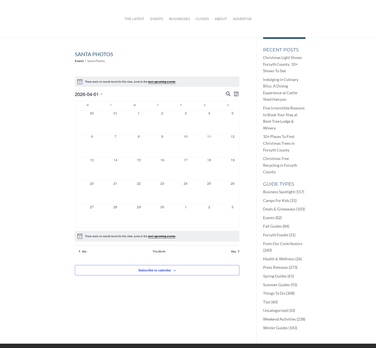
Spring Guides (275, 276)
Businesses (179, 19)
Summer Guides (276, 284)
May (233, 251)
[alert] (157, 81)
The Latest (134, 19)
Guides (202, 19)
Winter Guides (275, 327)
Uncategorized (275, 310)
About (221, 19)
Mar (84, 251)
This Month (159, 251)
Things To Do (274, 293)
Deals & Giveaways (279, 209)
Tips (266, 301)
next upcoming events (161, 82)
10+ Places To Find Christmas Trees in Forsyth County (279, 143)
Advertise (242, 19)
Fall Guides (272, 226)
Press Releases (275, 267)
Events (156, 19)
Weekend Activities (279, 319)
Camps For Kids (276, 200)
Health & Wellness (279, 258)
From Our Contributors (282, 243)
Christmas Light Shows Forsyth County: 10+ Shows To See (282, 64)
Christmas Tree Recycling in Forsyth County (280, 165)
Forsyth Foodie (275, 234)
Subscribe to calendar (154, 270)
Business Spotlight (279, 191)
